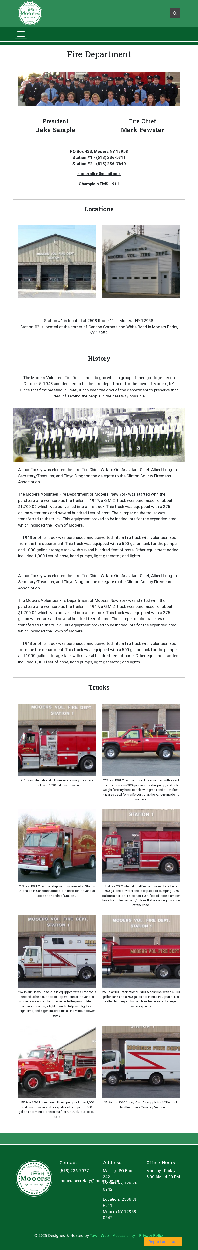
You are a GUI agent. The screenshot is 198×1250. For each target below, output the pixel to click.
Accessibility (124, 1235)
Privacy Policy (151, 1235)
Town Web (99, 1235)
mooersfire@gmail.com (99, 173)
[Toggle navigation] (21, 34)
